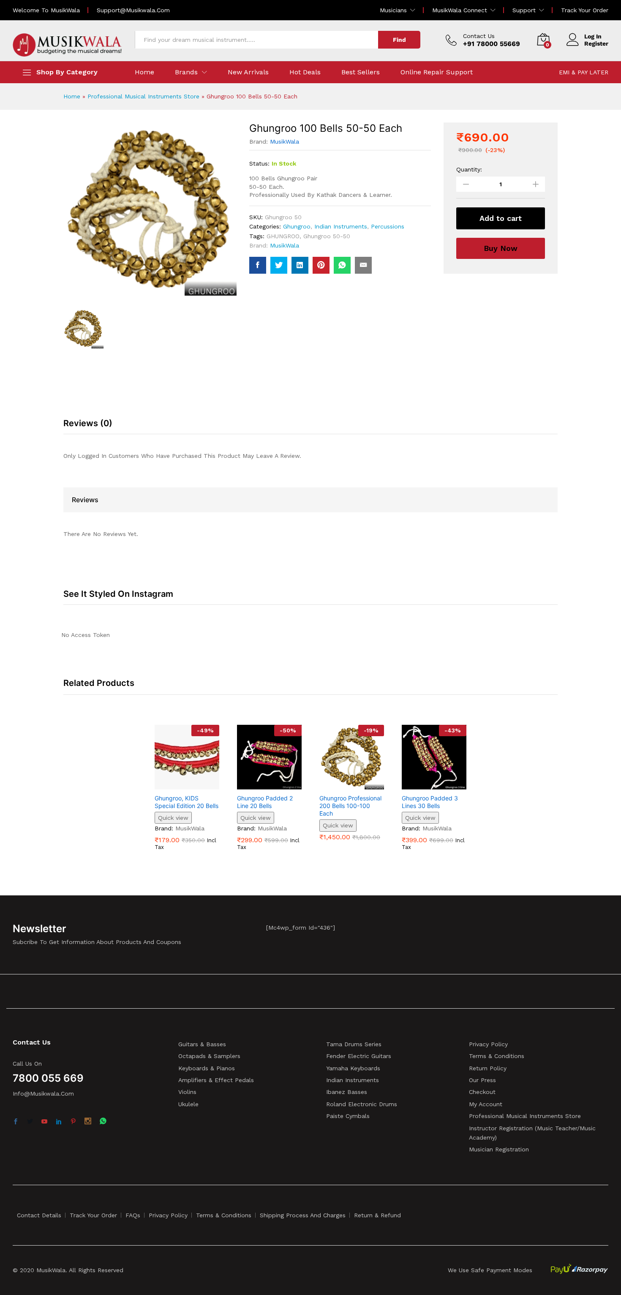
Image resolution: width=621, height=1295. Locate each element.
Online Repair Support (436, 72)
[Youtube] (44, 1121)
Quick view (173, 817)
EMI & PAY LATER (583, 72)
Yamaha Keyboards (353, 1068)
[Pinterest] (73, 1121)
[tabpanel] (187, 794)
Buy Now (501, 248)
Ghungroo (296, 226)
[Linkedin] (59, 1121)
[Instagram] (87, 1121)
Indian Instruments (340, 226)
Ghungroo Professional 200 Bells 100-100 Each (350, 805)
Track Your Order (584, 10)
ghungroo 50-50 (326, 236)
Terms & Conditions (496, 1056)
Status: (259, 163)
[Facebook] (15, 1121)
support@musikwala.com (133, 10)
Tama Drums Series (353, 1044)
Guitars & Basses (202, 1044)
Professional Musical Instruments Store (143, 96)
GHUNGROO (283, 236)
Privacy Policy (488, 1044)
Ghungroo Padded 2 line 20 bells (265, 801)
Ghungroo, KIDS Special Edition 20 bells (186, 801)
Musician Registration (499, 1149)
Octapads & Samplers (209, 1056)
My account (485, 1104)
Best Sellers (360, 72)
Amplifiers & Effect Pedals (216, 1080)
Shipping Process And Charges (303, 1215)
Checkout (482, 1091)
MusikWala (284, 141)
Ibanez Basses (346, 1091)
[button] (177, 784)
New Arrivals (248, 72)
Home (144, 72)
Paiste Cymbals (348, 1116)
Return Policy (488, 1068)
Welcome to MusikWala (46, 10)
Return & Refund (377, 1215)
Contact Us (479, 36)
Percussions (387, 226)
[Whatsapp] (103, 1121)
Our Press (482, 1080)
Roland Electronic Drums (361, 1104)
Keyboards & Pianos (206, 1068)
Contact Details (39, 1215)
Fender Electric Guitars (358, 1056)
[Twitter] (30, 1121)
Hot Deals (305, 72)
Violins (187, 1091)
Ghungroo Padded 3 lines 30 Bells (430, 801)
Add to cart (500, 218)
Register (596, 43)
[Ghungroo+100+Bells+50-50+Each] (278, 265)
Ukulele (188, 1104)
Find (399, 39)
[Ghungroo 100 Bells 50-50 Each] (257, 265)
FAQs (132, 1215)
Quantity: (469, 169)
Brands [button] (186, 72)
